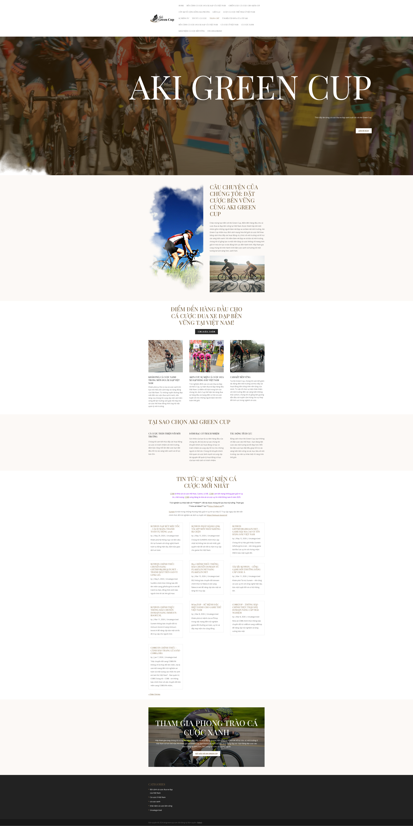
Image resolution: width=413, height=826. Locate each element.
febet (199, 822)
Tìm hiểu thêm (206, 332)
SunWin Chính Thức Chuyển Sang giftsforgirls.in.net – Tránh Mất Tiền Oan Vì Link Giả (164, 569)
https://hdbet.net (215, 506)
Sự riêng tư (184, 18)
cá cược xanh (247, 25)
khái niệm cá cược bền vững (192, 31)
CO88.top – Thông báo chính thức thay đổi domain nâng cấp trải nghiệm (245, 608)
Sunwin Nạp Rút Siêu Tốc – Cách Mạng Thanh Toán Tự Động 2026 (165, 529)
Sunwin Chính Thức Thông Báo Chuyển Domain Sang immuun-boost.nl (164, 611)
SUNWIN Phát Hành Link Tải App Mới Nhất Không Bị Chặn (205, 529)
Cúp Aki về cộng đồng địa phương (194, 12)
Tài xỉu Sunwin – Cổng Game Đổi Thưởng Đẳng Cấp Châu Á (246, 569)
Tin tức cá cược (199, 18)
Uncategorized (214, 31)
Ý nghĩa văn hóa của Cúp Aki (235, 18)
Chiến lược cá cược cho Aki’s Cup (244, 6)
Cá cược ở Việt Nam (229, 25)
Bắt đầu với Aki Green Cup (206, 754)
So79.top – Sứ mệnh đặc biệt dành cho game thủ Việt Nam (206, 607)
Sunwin (172, 512)
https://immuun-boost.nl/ (217, 515)
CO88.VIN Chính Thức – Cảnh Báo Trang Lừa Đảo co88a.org (165, 650)
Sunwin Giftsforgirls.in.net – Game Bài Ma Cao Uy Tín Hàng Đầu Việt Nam (246, 530)
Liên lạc (216, 12)
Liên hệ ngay (363, 131)
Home (181, 6)
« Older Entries (154, 694)
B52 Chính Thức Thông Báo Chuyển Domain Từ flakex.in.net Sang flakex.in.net (205, 568)
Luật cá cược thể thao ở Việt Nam (239, 12)
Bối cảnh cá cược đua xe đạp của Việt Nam (206, 6)
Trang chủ (214, 18)
